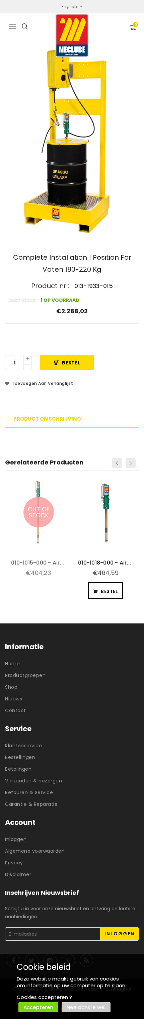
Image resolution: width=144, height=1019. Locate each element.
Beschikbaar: (22, 300)
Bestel (71, 362)
